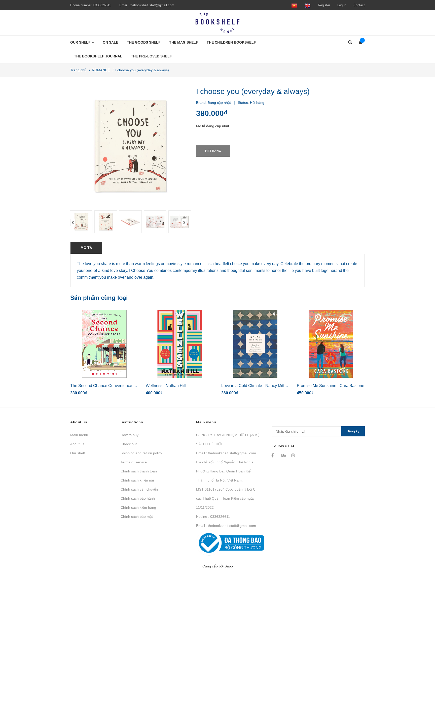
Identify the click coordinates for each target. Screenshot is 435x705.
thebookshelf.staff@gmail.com (152, 5)
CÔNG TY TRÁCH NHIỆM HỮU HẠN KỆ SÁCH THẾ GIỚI (228, 439)
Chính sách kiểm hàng (138, 507)
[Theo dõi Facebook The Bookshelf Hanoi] (274, 455)
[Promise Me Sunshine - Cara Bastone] (331, 344)
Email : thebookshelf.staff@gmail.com (226, 453)
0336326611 (102, 5)
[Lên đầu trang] (421, 680)
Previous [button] (72, 222)
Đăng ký (353, 431)
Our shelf (77, 453)
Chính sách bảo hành (138, 498)
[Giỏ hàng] (358, 42)
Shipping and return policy (141, 453)
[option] (80, 221)
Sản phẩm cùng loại (99, 297)
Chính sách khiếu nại (137, 480)
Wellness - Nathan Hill (166, 385)
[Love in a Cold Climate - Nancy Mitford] (255, 344)
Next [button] (184, 222)
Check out (129, 444)
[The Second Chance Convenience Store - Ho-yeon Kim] (104, 344)
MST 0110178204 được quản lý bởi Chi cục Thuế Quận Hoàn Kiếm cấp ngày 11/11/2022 (227, 498)
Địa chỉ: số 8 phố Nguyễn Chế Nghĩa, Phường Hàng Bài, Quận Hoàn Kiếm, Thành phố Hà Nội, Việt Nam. (225, 471)
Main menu (79, 435)
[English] (308, 5)
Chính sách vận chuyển (139, 489)
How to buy (129, 435)
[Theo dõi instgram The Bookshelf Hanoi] (293, 455)
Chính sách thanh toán (139, 471)
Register (324, 5)
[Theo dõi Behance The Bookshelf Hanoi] (283, 455)
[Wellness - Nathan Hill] (180, 344)
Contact (359, 5)
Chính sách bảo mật (137, 517)
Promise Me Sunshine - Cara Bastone (330, 385)
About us (77, 444)
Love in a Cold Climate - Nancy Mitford (255, 385)
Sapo (229, 566)
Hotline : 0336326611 (213, 517)
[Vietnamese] (294, 5)
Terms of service (134, 462)
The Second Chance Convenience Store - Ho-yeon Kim (119, 385)
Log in (341, 5)
